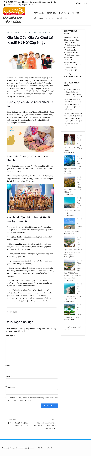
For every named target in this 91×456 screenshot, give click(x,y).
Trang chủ (39, 13)
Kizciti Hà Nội (25, 91)
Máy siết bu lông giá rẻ (72, 327)
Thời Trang (64, 13)
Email (9, 376)
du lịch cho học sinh (41, 268)
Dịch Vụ (49, 18)
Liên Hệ (59, 18)
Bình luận (10, 336)
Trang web (10, 387)
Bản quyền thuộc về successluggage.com (18, 448)
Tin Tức (75, 13)
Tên (8, 366)
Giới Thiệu (51, 13)
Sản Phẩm (38, 18)
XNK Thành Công (42, 33)
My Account (82, 3)
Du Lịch (13, 312)
